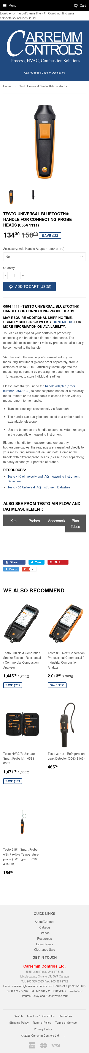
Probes (34, 520)
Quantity (9, 268)
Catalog (44, 927)
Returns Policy (42, 1022)
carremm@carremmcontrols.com (32, 986)
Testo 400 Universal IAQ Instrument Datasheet (39, 487)
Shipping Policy (19, 1022)
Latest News (44, 944)
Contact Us (62, 322)
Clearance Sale (44, 949)
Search (18, 1016)
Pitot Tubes (75, 523)
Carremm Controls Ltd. (45, 1035)
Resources (44, 938)
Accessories (56, 520)
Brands (44, 933)
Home (7, 86)
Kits (13, 520)
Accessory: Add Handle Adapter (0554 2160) (33, 248)
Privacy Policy (43, 1029)
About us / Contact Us (41, 1016)
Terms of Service (66, 1022)
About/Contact (44, 921)
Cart (82, 5)
